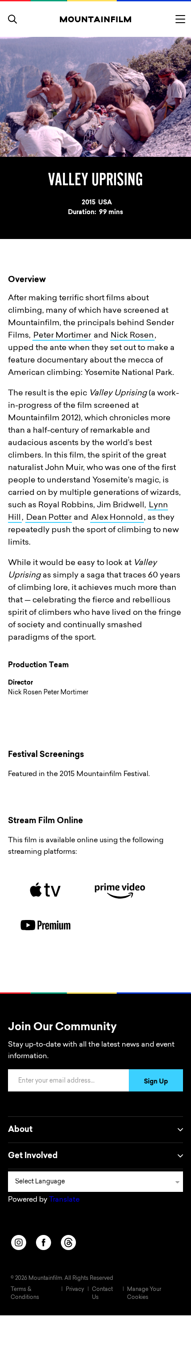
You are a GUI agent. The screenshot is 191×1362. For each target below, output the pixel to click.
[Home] (95, 19)
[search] (12, 19)
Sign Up (156, 1082)
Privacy (75, 1289)
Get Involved (33, 1156)
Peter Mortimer (62, 336)
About (20, 1130)
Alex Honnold (117, 518)
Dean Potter (49, 518)
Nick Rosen (132, 336)
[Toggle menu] (180, 19)
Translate (64, 1199)
